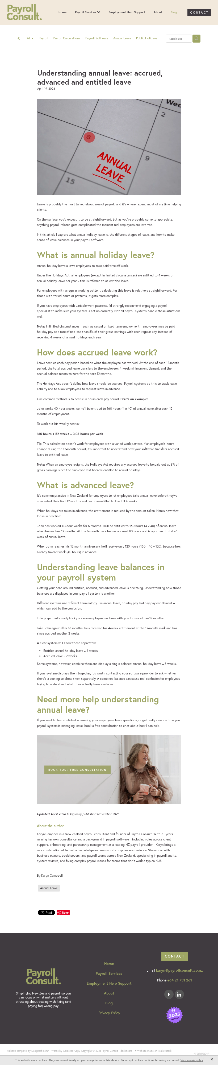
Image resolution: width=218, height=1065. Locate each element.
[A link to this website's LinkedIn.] (179, 994)
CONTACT (199, 12)
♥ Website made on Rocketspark (153, 1050)
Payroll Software (96, 38)
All (29, 38)
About (158, 12)
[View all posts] (19, 38)
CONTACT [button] (175, 956)
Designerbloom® (40, 1050)
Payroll (43, 38)
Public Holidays (146, 38)
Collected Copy (71, 1050)
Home (62, 12)
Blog (174, 12)
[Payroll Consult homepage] (27, 12)
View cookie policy (192, 1060)
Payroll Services (86, 12)
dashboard (126, 1050)
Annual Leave (122, 38)
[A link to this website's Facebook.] (169, 994)
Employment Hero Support (127, 12)
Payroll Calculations (66, 38)
